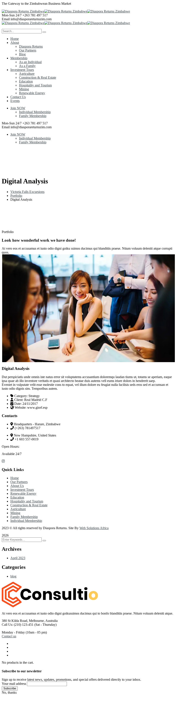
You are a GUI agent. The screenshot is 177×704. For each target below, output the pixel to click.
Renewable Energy (23, 493)
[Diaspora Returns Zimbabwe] (23, 11)
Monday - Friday (13, 632)
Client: (18, 400)
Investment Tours (22, 489)
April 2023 (17, 558)
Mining (15, 513)
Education (17, 497)
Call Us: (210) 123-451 (17, 624)
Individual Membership (35, 112)
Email (6, 19)
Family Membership (32, 116)
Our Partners (19, 482)
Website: (20, 407)
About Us (17, 486)
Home (14, 478)
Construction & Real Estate (28, 505)
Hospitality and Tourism (26, 501)
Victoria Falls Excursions (27, 192)
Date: (18, 403)
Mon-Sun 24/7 (12, 15)
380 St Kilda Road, (15, 621)
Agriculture (18, 509)
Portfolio (16, 195)
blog (13, 576)
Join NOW (17, 108)
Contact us (9, 636)
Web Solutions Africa (94, 528)
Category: (21, 396)
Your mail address (14, 683)
